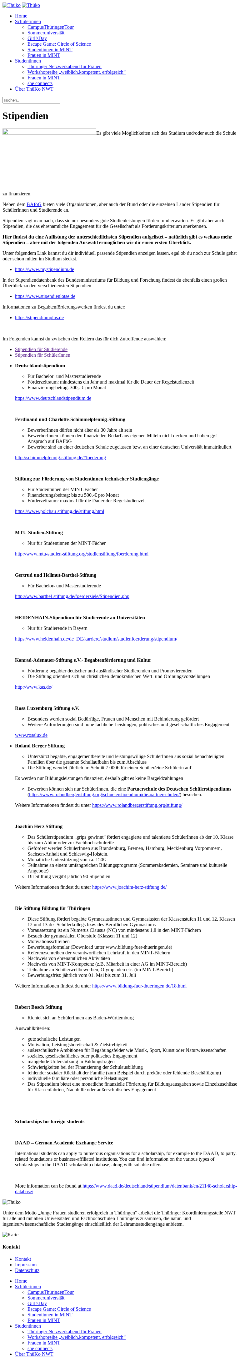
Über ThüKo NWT (34, 89)
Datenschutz (27, 1270)
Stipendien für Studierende (41, 349)
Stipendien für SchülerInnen (42, 355)
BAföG (34, 204)
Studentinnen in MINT (50, 49)
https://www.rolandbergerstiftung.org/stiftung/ (137, 805)
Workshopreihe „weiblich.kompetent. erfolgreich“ (77, 72)
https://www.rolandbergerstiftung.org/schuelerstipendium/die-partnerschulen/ (104, 794)
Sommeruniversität (46, 32)
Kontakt (23, 1259)
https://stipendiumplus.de (39, 317)
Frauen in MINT (44, 55)
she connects (40, 83)
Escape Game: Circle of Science (59, 44)
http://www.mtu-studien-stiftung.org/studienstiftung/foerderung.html (81, 553)
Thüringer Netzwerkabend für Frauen (65, 66)
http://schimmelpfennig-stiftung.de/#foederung (60, 457)
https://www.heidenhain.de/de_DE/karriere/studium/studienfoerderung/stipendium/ (96, 638)
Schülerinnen (28, 21)
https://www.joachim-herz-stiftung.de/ (129, 887)
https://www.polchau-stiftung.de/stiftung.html (59, 511)
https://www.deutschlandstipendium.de (53, 398)
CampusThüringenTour (51, 27)
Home (21, 15)
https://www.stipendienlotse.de (45, 296)
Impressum (26, 1264)
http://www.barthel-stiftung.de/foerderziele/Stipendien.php (72, 596)
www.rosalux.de (31, 735)
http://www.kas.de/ (33, 687)
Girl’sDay (37, 38)
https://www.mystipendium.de (44, 269)
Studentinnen (28, 60)
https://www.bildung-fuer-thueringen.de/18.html (139, 985)
